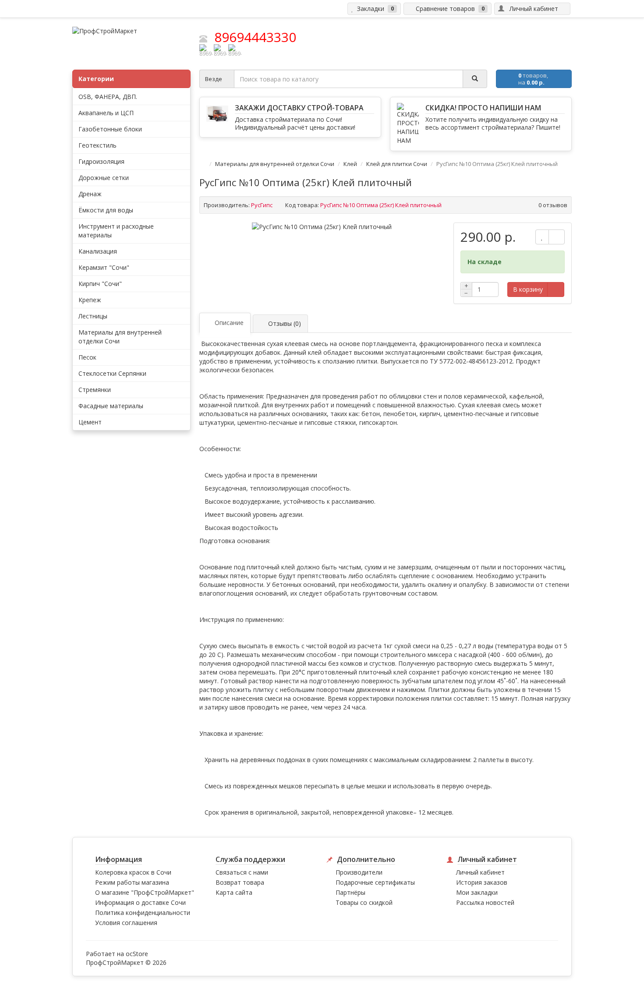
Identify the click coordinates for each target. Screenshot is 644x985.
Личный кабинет (480, 872)
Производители (359, 872)
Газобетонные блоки (110, 129)
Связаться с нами (242, 872)
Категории (96, 78)
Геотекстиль (97, 145)
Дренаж (90, 194)
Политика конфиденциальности (142, 912)
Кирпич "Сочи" (100, 283)
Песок (87, 357)
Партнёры (350, 892)
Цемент (90, 422)
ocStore (137, 954)
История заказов (481, 882)
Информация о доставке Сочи (140, 902)
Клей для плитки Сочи (396, 164)
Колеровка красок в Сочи (133, 872)
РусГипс (261, 205)
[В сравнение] (556, 236)
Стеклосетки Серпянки (112, 373)
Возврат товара (240, 882)
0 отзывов (552, 205)
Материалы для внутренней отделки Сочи (274, 164)
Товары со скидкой (364, 902)
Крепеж (89, 300)
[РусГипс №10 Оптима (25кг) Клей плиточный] (322, 226)
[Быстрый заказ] (555, 289)
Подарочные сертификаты (375, 882)
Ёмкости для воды (105, 210)
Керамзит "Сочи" (103, 267)
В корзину (528, 289)
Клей (350, 164)
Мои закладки (477, 892)
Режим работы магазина (132, 882)
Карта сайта (234, 892)
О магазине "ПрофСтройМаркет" (144, 892)
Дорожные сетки (103, 177)
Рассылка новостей (485, 902)
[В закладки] (542, 236)
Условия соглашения (126, 922)
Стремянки (94, 389)
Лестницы (92, 316)
